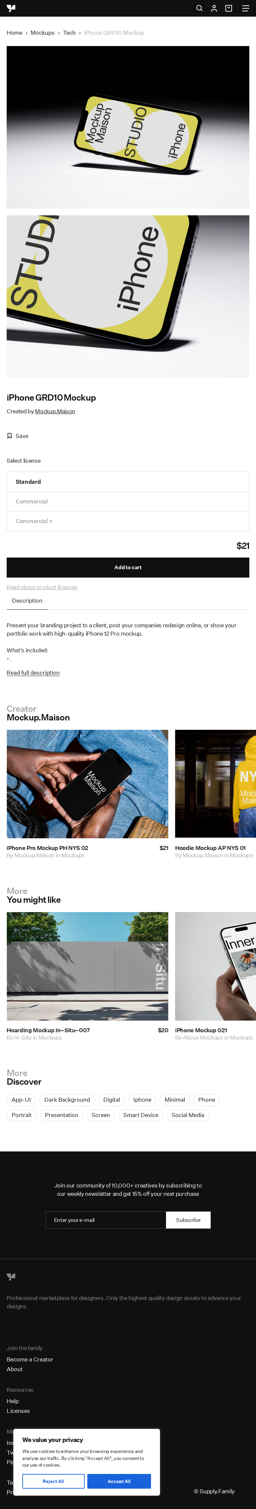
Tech (69, 32)
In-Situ (23, 1037)
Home (14, 32)
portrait (22, 1114)
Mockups (43, 32)
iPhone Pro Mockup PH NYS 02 (47, 847)
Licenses (18, 1410)
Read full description (33, 672)
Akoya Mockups (203, 1037)
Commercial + (34, 520)
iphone (142, 1099)
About (15, 1368)
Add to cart (127, 567)
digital (111, 1099)
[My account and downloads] (214, 8)
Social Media (188, 1114)
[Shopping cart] (229, 8)
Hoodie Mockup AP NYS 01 (210, 847)
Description (27, 600)
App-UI (21, 1099)
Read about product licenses (42, 587)
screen (101, 1114)
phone (206, 1099)
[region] (86, 1462)
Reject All (53, 1481)
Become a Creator (30, 1359)
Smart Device (140, 1114)
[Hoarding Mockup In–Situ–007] (87, 966)
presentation (61, 1114)
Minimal (175, 1099)
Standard (28, 481)
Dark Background (67, 1099)
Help (13, 1401)
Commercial (32, 501)
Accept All (119, 1481)
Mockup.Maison (55, 411)
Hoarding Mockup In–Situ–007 (48, 1029)
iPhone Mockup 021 (201, 1029)
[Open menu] (245, 8)
